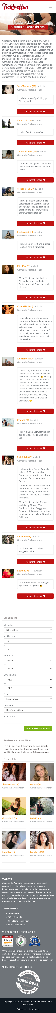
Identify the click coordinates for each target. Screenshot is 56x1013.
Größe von (9, 655)
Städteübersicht (15, 917)
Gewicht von (10, 674)
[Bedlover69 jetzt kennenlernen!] (8, 234)
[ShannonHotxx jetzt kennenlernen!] (14, 772)
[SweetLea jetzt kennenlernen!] (14, 840)
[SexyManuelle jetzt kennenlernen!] (8, 89)
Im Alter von (10, 636)
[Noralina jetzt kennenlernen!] (42, 772)
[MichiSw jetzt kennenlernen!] (8, 269)
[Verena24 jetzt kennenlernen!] (8, 123)
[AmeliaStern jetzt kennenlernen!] (8, 361)
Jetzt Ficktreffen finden (39, 728)
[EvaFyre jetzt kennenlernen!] (8, 422)
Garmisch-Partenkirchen (29, 90)
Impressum (34, 1009)
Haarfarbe (8, 705)
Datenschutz (22, 1009)
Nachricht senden (34, 111)
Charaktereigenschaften (18, 921)
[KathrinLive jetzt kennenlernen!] (8, 573)
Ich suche (8, 625)
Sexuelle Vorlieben (16, 924)
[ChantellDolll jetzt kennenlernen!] (14, 806)
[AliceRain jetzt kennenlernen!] (8, 539)
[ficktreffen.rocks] (15, 7)
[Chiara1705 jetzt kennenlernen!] (8, 309)
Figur (6, 694)
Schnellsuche (13, 913)
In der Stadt (9, 716)
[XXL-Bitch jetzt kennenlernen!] (8, 460)
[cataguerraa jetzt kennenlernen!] (8, 191)
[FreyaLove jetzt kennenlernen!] (42, 840)
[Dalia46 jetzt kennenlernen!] (42, 806)
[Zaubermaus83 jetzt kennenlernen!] (8, 154)
